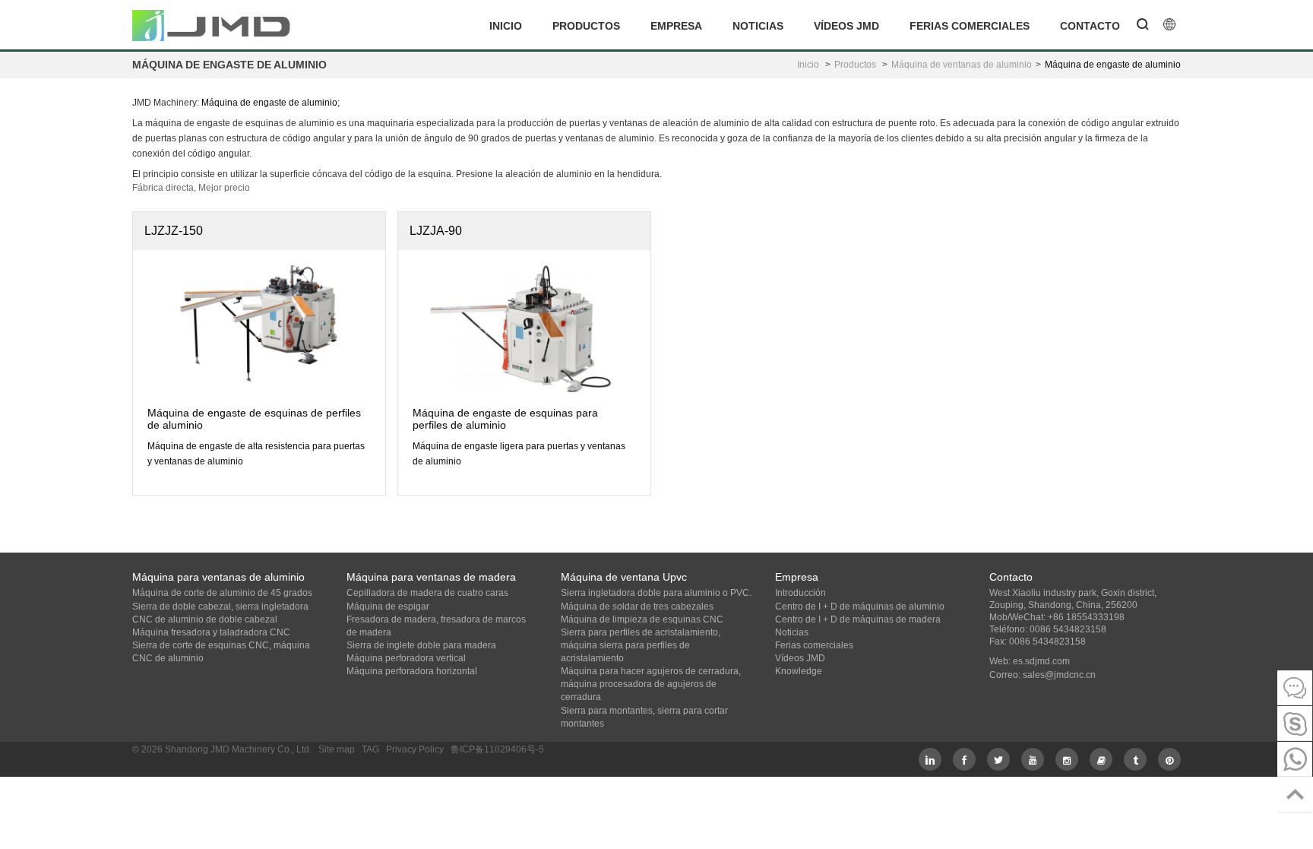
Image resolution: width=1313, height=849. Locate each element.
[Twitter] (998, 759)
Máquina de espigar (387, 606)
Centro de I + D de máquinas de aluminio (859, 606)
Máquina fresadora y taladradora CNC (211, 632)
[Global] (1169, 26)
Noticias (757, 26)
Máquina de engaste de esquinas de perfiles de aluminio (254, 418)
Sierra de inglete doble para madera (421, 645)
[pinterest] (1169, 759)
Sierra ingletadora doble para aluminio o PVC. (656, 593)
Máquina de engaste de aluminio (1113, 64)
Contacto (1090, 26)
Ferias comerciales (970, 26)
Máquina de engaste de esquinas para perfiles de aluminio (505, 418)
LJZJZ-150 (173, 230)
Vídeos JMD (846, 26)
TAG (370, 749)
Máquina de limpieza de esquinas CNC (642, 619)
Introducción (800, 593)
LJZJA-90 (436, 230)
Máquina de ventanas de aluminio (961, 64)
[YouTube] (1032, 759)
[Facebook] (964, 759)
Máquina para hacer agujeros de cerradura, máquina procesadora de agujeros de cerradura (651, 684)
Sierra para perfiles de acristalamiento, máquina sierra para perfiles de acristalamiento (640, 645)
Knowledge (798, 671)
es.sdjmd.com (1041, 661)
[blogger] (1101, 759)
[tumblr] (1135, 759)
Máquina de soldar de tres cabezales (637, 606)
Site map (336, 749)
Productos (586, 26)
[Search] (1142, 26)
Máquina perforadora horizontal (411, 671)
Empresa (676, 26)
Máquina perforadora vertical (406, 658)
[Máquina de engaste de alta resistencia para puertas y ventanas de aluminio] (259, 318)
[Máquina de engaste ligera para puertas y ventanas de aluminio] (524, 330)
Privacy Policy (415, 749)
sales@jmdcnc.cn (1059, 675)
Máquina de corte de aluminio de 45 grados (222, 593)
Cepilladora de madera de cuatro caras (427, 593)
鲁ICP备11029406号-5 (497, 749)
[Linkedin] (930, 759)
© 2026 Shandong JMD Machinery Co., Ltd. (222, 749)
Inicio (505, 26)
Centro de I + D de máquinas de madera (858, 619)
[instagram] (1066, 759)
